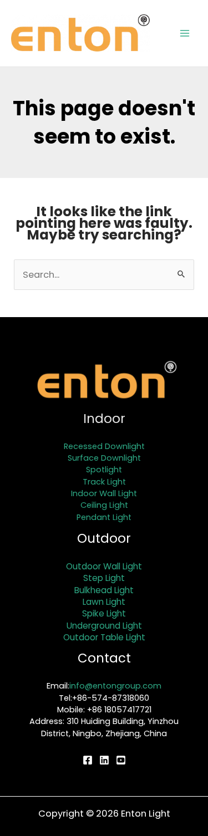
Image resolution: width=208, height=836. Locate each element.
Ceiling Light (104, 505)
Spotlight (104, 469)
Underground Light (104, 625)
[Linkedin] (104, 760)
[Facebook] (88, 760)
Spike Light (104, 613)
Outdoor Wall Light (104, 566)
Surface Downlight (104, 457)
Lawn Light (104, 602)
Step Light (104, 578)
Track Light (104, 481)
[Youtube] (121, 760)
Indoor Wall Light (104, 493)
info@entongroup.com (115, 685)
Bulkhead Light (104, 590)
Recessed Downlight (104, 446)
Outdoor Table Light (104, 637)
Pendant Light (104, 517)
